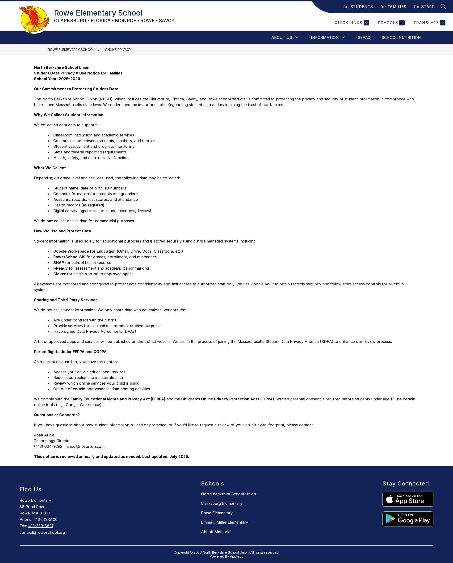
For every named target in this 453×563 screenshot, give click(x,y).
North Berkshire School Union (228, 494)
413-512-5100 (46, 519)
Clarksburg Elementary (221, 503)
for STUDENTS (358, 6)
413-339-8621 (40, 525)
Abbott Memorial (216, 531)
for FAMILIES (394, 6)
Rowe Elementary (217, 512)
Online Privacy (118, 50)
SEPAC (364, 37)
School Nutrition (401, 37)
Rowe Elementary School (71, 50)
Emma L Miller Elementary (224, 522)
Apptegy (236, 556)
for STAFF (424, 6)
